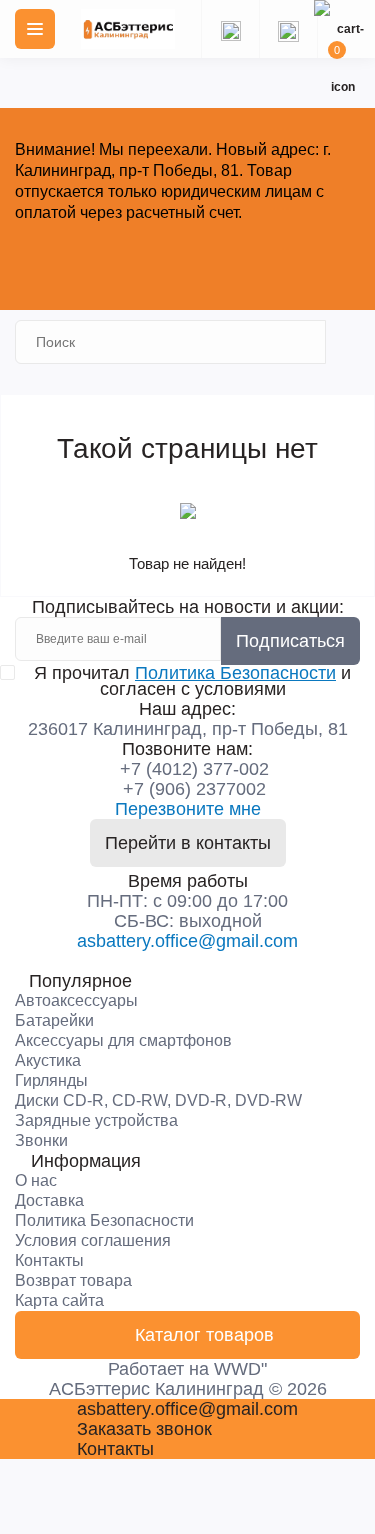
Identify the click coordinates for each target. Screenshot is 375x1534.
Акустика (48, 1060)
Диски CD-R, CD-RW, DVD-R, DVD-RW (158, 1100)
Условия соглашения (93, 1240)
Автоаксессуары (76, 1000)
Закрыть (188, 259)
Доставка (49, 1200)
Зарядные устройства (96, 1120)
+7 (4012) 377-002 (194, 769)
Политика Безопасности (235, 673)
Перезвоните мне (188, 809)
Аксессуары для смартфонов (123, 1040)
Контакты (49, 1260)
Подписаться (290, 641)
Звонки (41, 1140)
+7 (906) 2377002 (194, 789)
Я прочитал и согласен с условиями (192, 681)
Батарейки (54, 1020)
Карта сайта (59, 1300)
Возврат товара (73, 1280)
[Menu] (35, 29)
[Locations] (230, 29)
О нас (36, 1180)
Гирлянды (51, 1080)
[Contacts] (288, 29)
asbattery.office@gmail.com (187, 941)
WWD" (240, 1369)
